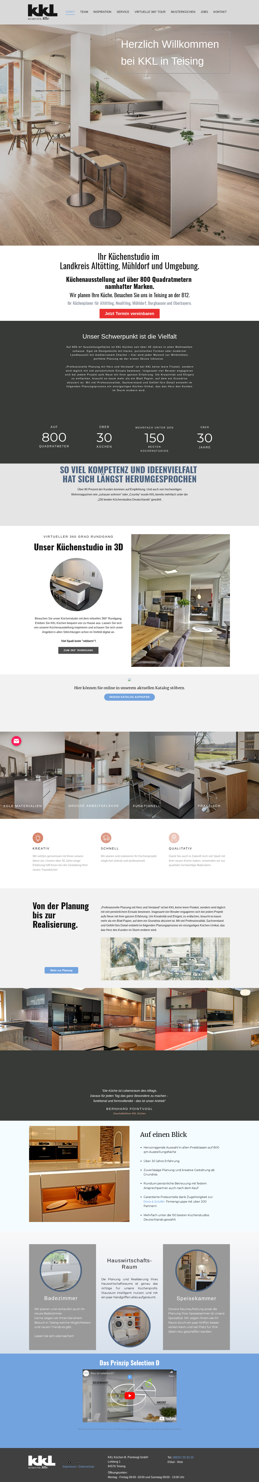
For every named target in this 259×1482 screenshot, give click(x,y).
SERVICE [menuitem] (123, 11)
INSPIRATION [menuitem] (102, 11)
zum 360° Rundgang (78, 650)
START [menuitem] (70, 11)
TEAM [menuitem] (84, 11)
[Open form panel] (16, 741)
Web (180, 1462)
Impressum (69, 1466)
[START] (43, 1462)
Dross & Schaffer (154, 1201)
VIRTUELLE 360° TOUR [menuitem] (150, 11)
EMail (171, 1462)
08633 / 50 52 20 (183, 1457)
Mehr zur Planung (61, 970)
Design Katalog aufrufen (129, 697)
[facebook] (69, 1462)
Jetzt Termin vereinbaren (129, 313)
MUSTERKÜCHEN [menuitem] (183, 11)
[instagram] (79, 1462)
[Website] (42, 12)
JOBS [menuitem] (204, 11)
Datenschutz (86, 1466)
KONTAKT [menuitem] (220, 11)
